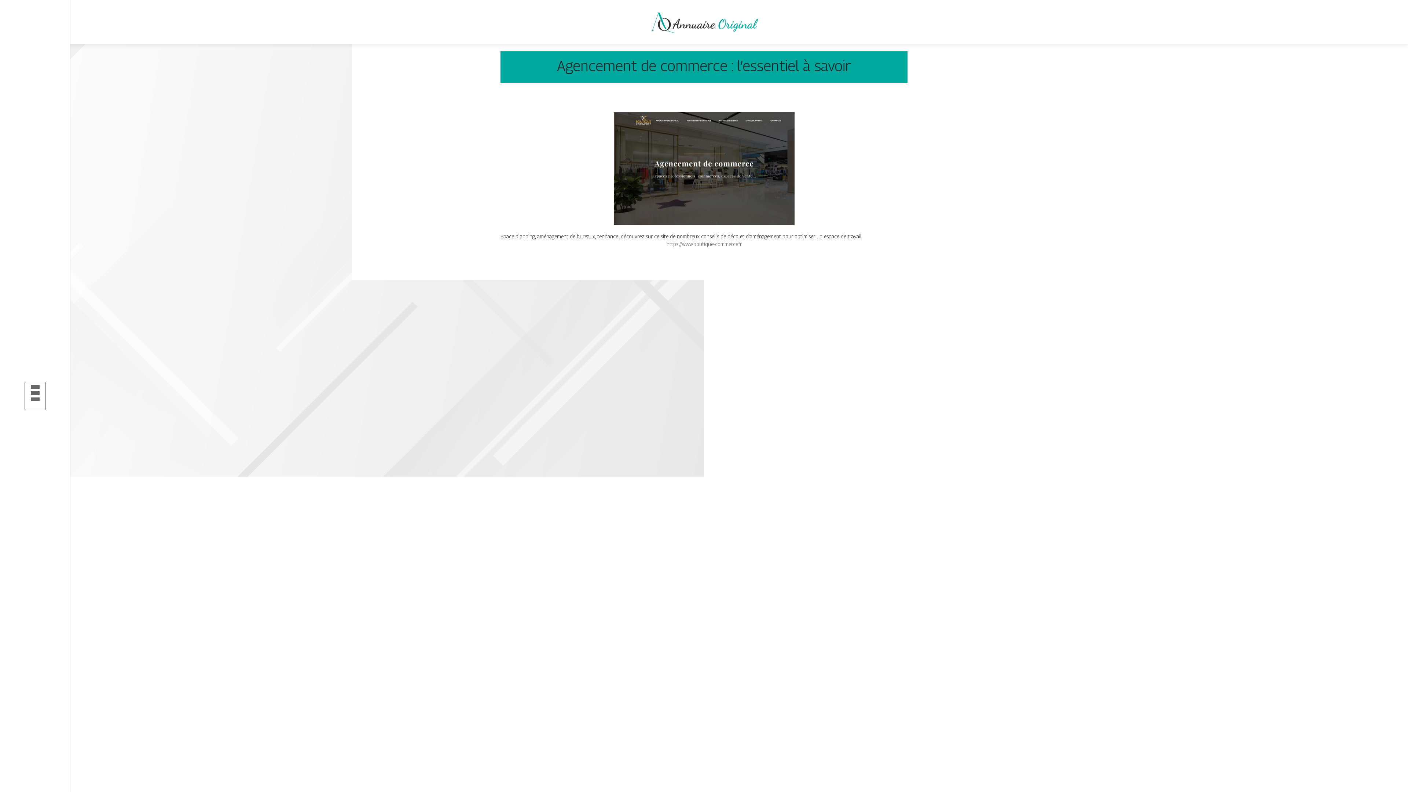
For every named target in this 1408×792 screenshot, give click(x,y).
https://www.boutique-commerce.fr (704, 244)
